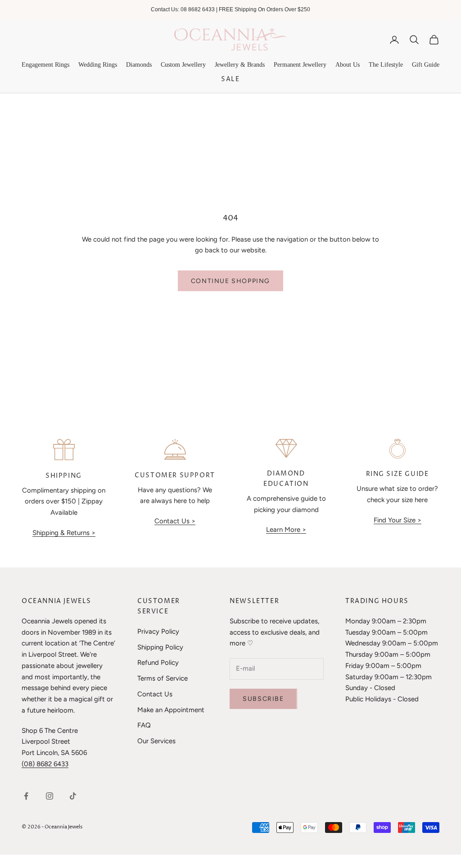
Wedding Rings (97, 64)
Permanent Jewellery (300, 64)
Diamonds (139, 64)
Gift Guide (425, 64)
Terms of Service (162, 678)
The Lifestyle (386, 64)
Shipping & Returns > (63, 533)
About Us (347, 64)
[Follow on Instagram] (49, 795)
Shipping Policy (160, 647)
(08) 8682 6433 (45, 764)
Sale (230, 79)
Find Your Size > (397, 520)
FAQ (144, 725)
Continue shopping (230, 281)
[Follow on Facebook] (26, 795)
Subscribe (263, 699)
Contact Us (154, 694)
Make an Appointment (170, 710)
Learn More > (286, 530)
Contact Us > (174, 521)
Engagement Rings (45, 64)
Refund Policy (158, 662)
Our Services (156, 741)
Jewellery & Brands (240, 64)
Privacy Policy (158, 631)
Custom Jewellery (183, 64)
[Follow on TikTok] (72, 795)
